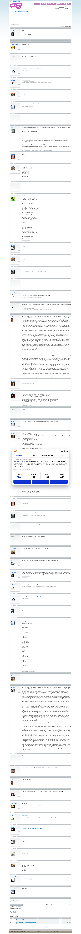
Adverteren (29, 931)
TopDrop (13, 80)
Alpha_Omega (14, 44)
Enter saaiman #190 (20, 919)
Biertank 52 (13, 876)
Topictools (61, 26)
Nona (12, 68)
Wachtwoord (57, 8)
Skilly (12, 127)
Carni (12, 791)
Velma (12, 104)
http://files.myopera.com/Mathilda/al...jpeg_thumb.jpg (31, 596)
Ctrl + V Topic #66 (15, 22)
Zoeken (27, 11)
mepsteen (13, 245)
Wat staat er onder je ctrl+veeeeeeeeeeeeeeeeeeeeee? (26, 922)
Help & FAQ (54, 931)
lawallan (13, 154)
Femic (12, 827)
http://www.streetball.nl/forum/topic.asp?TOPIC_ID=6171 (32, 828)
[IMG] (11, 911)
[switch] (33, 477)
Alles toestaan (59, 481)
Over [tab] (62, 455)
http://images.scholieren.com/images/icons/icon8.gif (31, 91)
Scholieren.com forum (14, 20)
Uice (12, 316)
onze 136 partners (20, 461)
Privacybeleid (35, 931)
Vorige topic (38, 902)
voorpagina (15, 1)
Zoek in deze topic (67, 26)
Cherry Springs (14, 803)
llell (11, 560)
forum (19, 1)
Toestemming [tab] (19, 455)
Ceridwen (13, 196)
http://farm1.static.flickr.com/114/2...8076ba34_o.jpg (31, 103)
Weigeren (22, 481)
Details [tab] (33, 455)
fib (11, 675)
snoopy (12, 608)
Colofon (49, 931)
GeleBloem (13, 851)
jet (11, 269)
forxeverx (13, 767)
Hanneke (13, 92)
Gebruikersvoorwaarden (42, 931)
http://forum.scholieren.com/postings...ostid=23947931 (32, 68)
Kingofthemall (14, 292)
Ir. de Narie (13, 548)
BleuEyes (13, 584)
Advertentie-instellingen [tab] (47, 455)
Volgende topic (42, 902)
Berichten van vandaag (21, 11)
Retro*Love (13, 30)
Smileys (11, 910)
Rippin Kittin (14, 393)
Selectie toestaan (40, 481)
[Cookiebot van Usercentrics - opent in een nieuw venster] (62, 451)
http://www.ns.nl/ (25, 815)
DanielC (13, 888)
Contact (58, 931)
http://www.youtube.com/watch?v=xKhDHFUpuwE (31, 257)
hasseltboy (13, 381)
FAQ (16, 11)
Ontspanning (21, 20)
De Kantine (26, 20)
